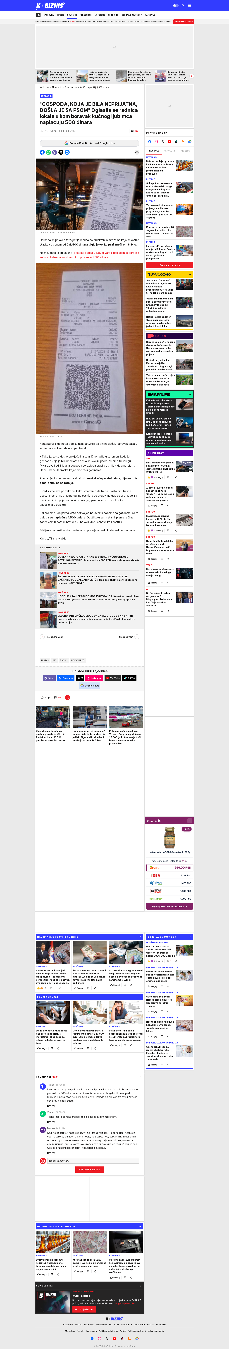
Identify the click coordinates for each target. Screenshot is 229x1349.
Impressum (91, 1331)
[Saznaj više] (140, 1285)
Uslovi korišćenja (156, 1331)
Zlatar (45, 660)
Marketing (70, 1331)
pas (55, 660)
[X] (163, 141)
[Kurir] (50, 6)
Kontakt (80, 1331)
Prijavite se (86, 1309)
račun (63, 660)
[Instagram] (156, 141)
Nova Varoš (77, 660)
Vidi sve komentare (89, 1169)
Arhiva (123, 1331)
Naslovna (44, 87)
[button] (134, 130)
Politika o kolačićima (108, 1331)
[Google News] (189, 141)
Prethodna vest (54, 636)
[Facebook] (149, 141)
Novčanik (57, 87)
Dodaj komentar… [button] (59, 1160)
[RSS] (183, 141)
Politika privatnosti (137, 1331)
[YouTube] (169, 141)
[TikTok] (176, 141)
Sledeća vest (126, 636)
